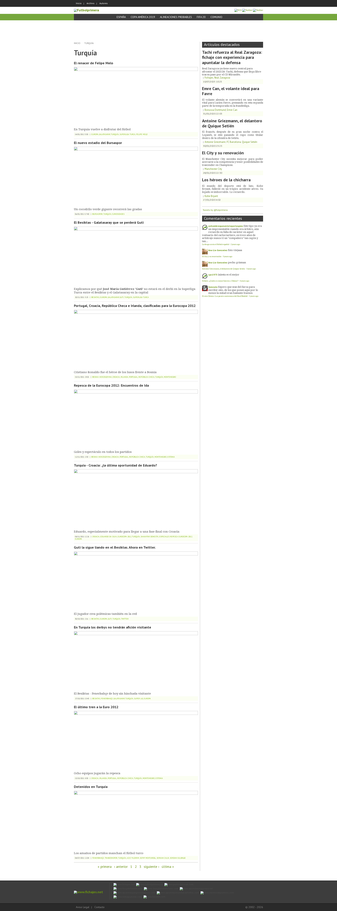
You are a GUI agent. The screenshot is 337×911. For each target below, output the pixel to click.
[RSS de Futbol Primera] (238, 10)
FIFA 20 (201, 17)
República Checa (146, 377)
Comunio (216, 17)
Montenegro (170, 377)
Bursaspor (97, 214)
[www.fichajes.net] (88, 892)
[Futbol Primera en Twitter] (258, 10)
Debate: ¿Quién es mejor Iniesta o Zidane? (220, 281)
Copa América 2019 (143, 17)
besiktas (95, 297)
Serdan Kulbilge (178, 858)
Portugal (133, 377)
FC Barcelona (234, 142)
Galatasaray (104, 134)
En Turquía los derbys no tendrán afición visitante (112, 627)
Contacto (99, 907)
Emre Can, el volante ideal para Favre (230, 91)
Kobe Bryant (211, 196)
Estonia (171, 457)
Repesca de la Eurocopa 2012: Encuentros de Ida (111, 385)
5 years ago (253, 296)
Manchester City (213, 169)
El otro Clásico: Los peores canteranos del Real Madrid (224, 296)
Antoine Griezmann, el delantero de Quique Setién (232, 123)
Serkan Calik (163, 858)
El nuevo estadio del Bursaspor (98, 142)
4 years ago (244, 281)
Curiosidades (118, 214)
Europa (94, 134)
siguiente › (151, 866)
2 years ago (235, 244)
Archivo (90, 3)
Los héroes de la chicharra (226, 179)
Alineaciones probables (176, 17)
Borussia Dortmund (215, 110)
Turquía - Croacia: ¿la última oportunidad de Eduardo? (115, 465)
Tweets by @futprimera (215, 209)
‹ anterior (121, 866)
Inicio (79, 3)
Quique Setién (249, 142)
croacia (116, 377)
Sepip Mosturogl (148, 858)
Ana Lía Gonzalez (217, 250)
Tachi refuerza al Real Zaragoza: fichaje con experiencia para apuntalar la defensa (232, 57)
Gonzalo (212, 286)
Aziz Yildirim (133, 858)
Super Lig (138, 698)
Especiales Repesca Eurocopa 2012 (175, 536)
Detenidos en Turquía (90, 786)
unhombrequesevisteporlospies (225, 225)
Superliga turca (127, 134)
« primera (105, 866)
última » (168, 866)
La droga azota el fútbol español (215, 244)
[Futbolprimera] (86, 10)
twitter (125, 619)
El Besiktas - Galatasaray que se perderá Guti (109, 222)
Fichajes (209, 77)
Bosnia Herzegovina (102, 377)
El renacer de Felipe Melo (93, 63)
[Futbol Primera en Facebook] (247, 10)
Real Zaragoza (222, 77)
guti (122, 297)
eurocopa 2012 (124, 536)
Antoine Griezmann (215, 142)
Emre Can (232, 110)
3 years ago (227, 256)
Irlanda (124, 377)
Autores (103, 3)
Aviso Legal (82, 907)
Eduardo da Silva (108, 536)
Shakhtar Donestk (149, 536)
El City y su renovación (223, 153)
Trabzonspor (111, 858)
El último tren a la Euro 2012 (96, 707)
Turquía (89, 43)
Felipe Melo (141, 134)
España (121, 17)
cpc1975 (212, 274)
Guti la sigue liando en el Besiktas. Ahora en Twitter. (115, 547)
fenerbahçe (107, 698)
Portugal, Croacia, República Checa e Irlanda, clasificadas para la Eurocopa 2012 (135, 305)
